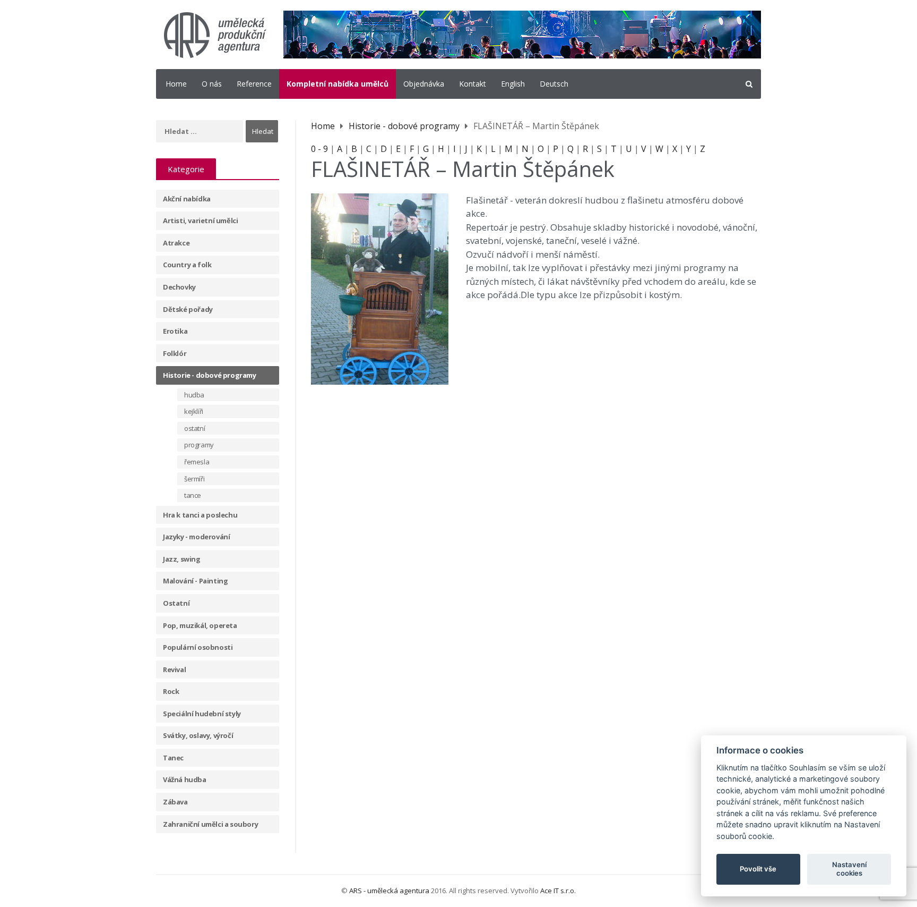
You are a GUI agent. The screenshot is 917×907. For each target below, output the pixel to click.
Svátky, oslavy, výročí (198, 735)
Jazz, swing (182, 559)
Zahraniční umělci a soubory (210, 824)
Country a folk (187, 264)
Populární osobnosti (197, 647)
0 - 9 (319, 149)
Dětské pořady (188, 309)
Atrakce (176, 243)
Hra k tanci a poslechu (200, 515)
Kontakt (472, 84)
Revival (174, 669)
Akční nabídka (187, 199)
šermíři (194, 479)
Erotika (175, 331)
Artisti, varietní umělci (200, 220)
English (513, 84)
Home (176, 84)
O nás (212, 84)
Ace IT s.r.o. (558, 890)
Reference (254, 84)
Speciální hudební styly (202, 713)
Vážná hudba (184, 779)
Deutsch (554, 84)
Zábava (175, 802)
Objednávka (423, 84)
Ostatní (176, 603)
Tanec (173, 757)
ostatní (194, 428)
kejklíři (193, 411)
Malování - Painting (195, 581)
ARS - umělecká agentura (389, 890)
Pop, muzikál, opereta (200, 625)
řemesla (196, 462)
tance (192, 495)
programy (199, 445)
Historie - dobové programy (209, 375)
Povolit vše (758, 868)
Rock (171, 691)
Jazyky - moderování (196, 536)
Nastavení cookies (849, 868)
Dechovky (179, 287)
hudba (194, 395)
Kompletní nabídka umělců (337, 84)
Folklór (174, 353)
